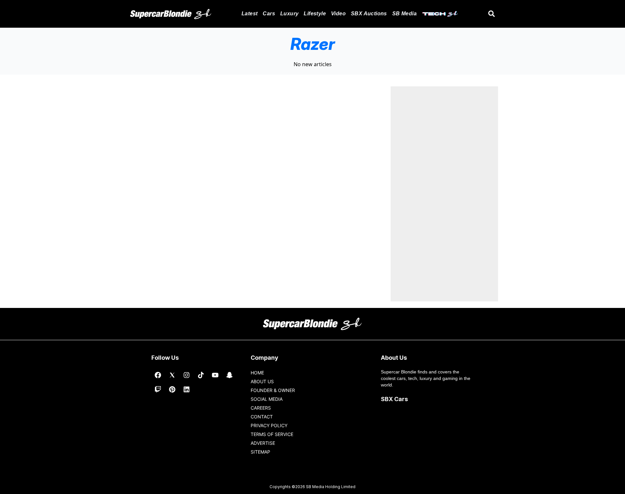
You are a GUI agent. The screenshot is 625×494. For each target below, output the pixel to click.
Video (338, 13)
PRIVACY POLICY (269, 425)
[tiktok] (201, 375)
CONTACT (262, 416)
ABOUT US (262, 381)
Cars (269, 13)
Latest (249, 13)
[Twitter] (172, 375)
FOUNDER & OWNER (273, 390)
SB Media (404, 13)
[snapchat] (229, 375)
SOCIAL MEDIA (267, 399)
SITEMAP (260, 452)
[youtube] (215, 375)
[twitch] (158, 389)
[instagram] (186, 375)
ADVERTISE (263, 443)
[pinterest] (172, 389)
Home (257, 372)
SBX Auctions (369, 13)
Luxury (289, 13)
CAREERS (261, 408)
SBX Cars (394, 399)
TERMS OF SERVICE (272, 434)
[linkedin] (186, 389)
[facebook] (158, 375)
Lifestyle (315, 13)
